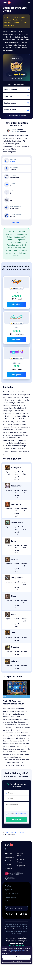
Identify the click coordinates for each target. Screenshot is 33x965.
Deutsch (14, 832)
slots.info (9, 844)
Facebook (16, 914)
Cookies (13, 952)
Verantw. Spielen (10, 897)
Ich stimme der (16, 814)
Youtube (26, 914)
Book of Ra (8, 861)
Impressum (8, 890)
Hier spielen (16, 304)
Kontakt (7, 901)
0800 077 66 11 (16, 946)
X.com (7, 914)
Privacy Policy (21, 950)
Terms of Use (14, 950)
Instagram (12, 914)
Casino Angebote (10, 89)
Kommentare (13, 115)
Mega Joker (21, 866)
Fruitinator (8, 868)
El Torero (8, 865)
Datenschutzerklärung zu (16, 814)
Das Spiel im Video (11, 110)
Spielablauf (8, 96)
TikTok (21, 914)
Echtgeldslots (9, 857)
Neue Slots (8, 853)
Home (7, 832)
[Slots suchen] (24, 2)
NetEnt (11, 25)
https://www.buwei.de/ (12, 929)
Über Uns (8, 886)
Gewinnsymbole (10, 103)
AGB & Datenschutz (11, 893)
